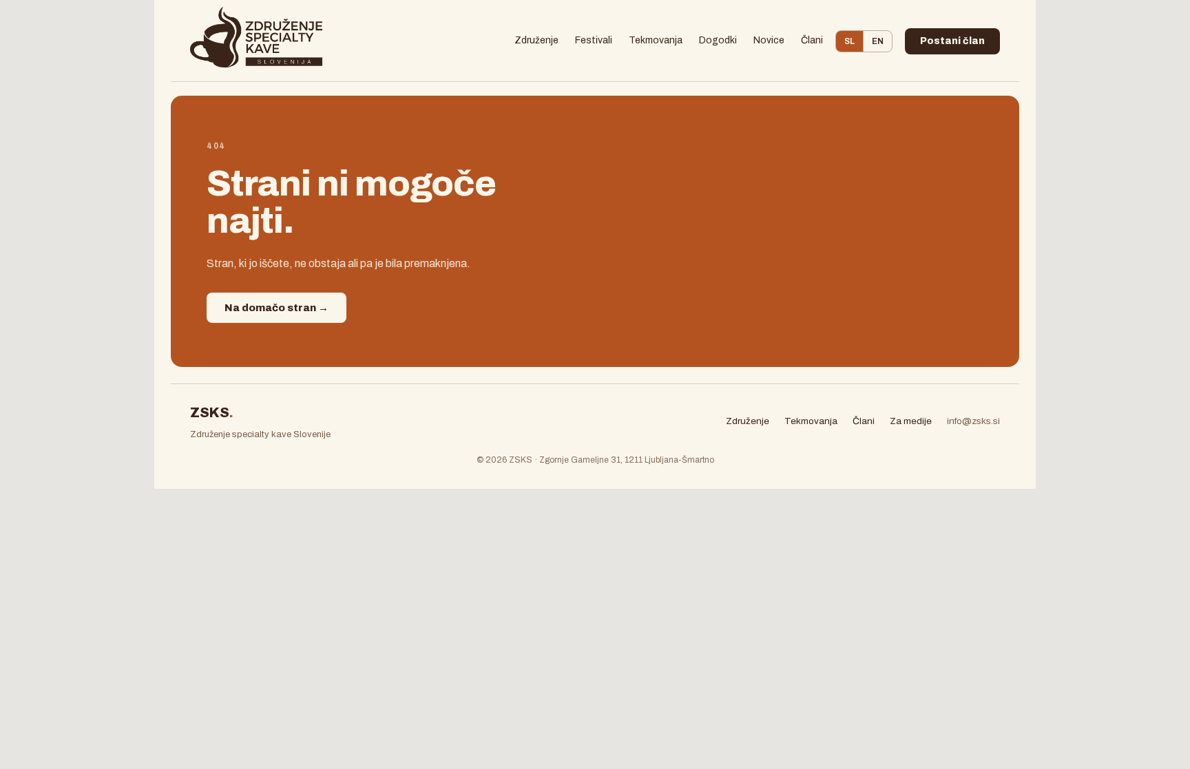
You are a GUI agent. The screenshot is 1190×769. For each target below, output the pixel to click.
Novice (768, 40)
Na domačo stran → (276, 307)
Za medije (911, 421)
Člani (812, 40)
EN (878, 41)
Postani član (952, 41)
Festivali (593, 40)
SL (849, 41)
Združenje (536, 40)
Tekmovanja (655, 40)
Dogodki (718, 40)
